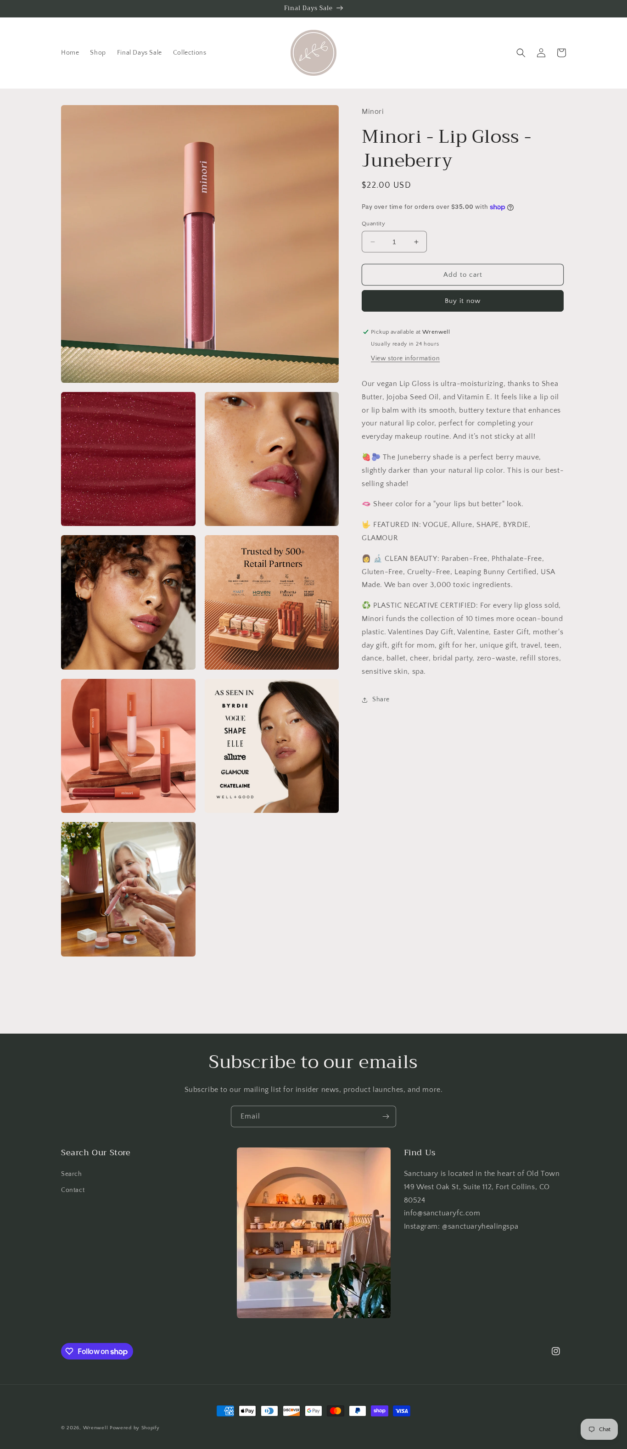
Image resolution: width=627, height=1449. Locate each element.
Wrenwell (95, 1428)
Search (71, 1174)
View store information (405, 358)
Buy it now (463, 301)
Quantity (373, 223)
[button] (521, 53)
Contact (72, 1190)
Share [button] (381, 700)
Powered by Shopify (135, 1428)
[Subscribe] (385, 1116)
